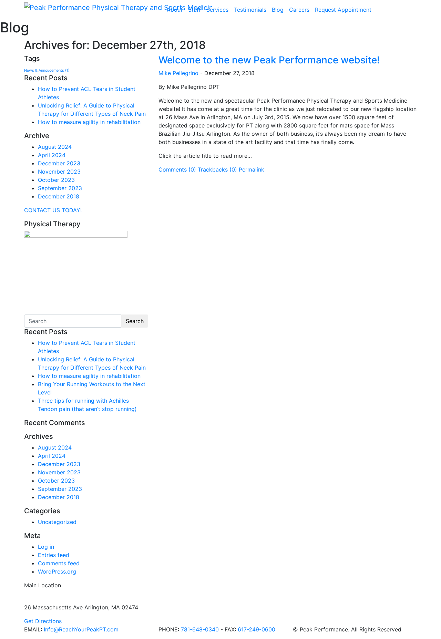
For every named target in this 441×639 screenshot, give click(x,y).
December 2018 (58, 196)
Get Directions (43, 621)
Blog (278, 9)
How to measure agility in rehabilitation (90, 121)
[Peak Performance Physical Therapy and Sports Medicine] (118, 7)
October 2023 (56, 179)
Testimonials (250, 9)
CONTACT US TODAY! (53, 210)
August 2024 (55, 146)
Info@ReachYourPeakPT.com (81, 629)
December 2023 (59, 163)
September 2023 (60, 188)
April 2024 (51, 155)
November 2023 (59, 171)
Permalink (251, 169)
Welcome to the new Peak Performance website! (269, 60)
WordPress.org (57, 571)
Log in (46, 546)
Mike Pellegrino (178, 73)
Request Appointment (343, 9)
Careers (299, 9)
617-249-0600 (256, 629)
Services (217, 9)
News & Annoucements (47, 70)
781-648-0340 (200, 629)
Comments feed (59, 563)
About (175, 9)
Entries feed (53, 555)
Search (135, 321)
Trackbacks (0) (217, 169)
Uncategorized (57, 521)
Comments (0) (177, 169)
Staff (194, 9)
